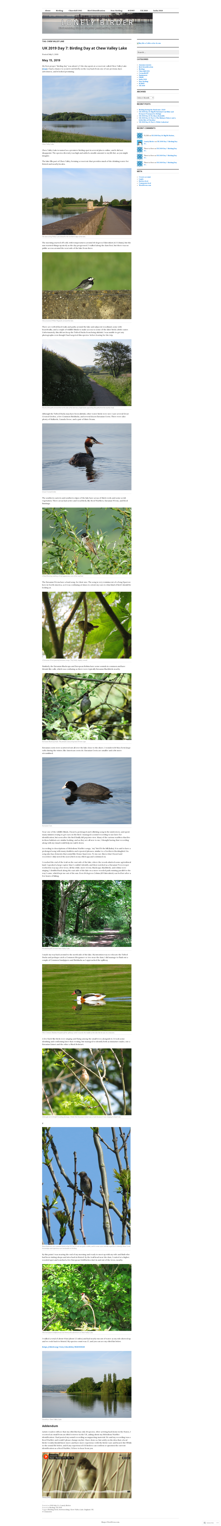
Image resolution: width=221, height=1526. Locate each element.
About (47, 10)
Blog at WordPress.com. (110, 1522)
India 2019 (158, 10)
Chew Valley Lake (77, 1510)
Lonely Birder (65, 1505)
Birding (59, 10)
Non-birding (116, 10)
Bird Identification (96, 10)
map (45, 69)
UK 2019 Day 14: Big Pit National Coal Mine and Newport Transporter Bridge (156, 113)
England (87, 1510)
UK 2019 (144, 10)
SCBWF (131, 10)
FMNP (141, 77)
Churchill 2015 (75, 10)
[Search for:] (158, 52)
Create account (145, 177)
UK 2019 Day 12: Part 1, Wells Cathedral (153, 122)
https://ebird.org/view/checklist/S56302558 (63, 1347)
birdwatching (64, 1510)
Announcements (145, 65)
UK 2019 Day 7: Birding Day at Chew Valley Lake (84, 48)
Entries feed (143, 181)
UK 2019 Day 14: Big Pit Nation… (163, 136)
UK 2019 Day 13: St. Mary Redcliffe (152, 116)
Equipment (143, 75)
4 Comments (47, 1512)
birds (56, 1510)
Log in (141, 179)
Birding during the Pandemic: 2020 (152, 110)
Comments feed (145, 183)
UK (92, 1510)
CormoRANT (143, 73)
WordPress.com (145, 185)
